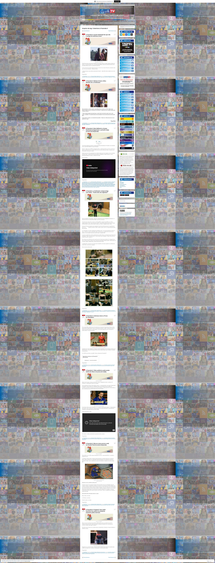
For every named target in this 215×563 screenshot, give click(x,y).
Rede (111, 438)
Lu (106, 311)
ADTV (121, 187)
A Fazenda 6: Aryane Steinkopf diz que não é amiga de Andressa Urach (98, 35)
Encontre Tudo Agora (123, 184)
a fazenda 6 (109, 76)
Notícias (95, 76)
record (110, 123)
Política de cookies (27, 561)
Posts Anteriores (87, 30)
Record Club (103, 552)
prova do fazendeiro (107, 365)
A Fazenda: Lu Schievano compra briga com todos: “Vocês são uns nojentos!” (97, 191)
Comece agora (117, 1)
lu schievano (90, 123)
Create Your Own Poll (93, 360)
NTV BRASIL (122, 183)
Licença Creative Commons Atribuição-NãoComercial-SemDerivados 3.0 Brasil (125, 214)
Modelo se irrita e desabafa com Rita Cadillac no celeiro (99, 123)
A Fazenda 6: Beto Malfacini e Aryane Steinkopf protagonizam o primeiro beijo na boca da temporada (97, 130)
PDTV (121, 181)
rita (115, 311)
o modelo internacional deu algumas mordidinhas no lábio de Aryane (105, 186)
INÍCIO (81, 23)
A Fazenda (92, 76)
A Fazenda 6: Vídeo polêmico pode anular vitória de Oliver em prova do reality (98, 371)
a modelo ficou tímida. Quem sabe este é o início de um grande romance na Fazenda (98, 182)
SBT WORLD (122, 182)
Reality (98, 76)
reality (108, 123)
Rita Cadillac (83, 124)
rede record (113, 123)
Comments (87, 360)
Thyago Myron (88, 124)
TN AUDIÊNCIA (122, 185)
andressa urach (95, 365)
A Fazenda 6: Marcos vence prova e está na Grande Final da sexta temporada (97, 444)
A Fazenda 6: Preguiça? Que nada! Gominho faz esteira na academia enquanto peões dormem (96, 511)
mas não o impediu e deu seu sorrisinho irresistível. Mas (91, 185)
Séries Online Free (123, 186)
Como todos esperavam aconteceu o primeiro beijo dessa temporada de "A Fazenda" (95, 183)
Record (100, 76)
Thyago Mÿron (85, 76)
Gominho (83, 553)
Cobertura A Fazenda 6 (85, 123)
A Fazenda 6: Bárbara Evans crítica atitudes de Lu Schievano (96, 81)
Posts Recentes (111, 30)
